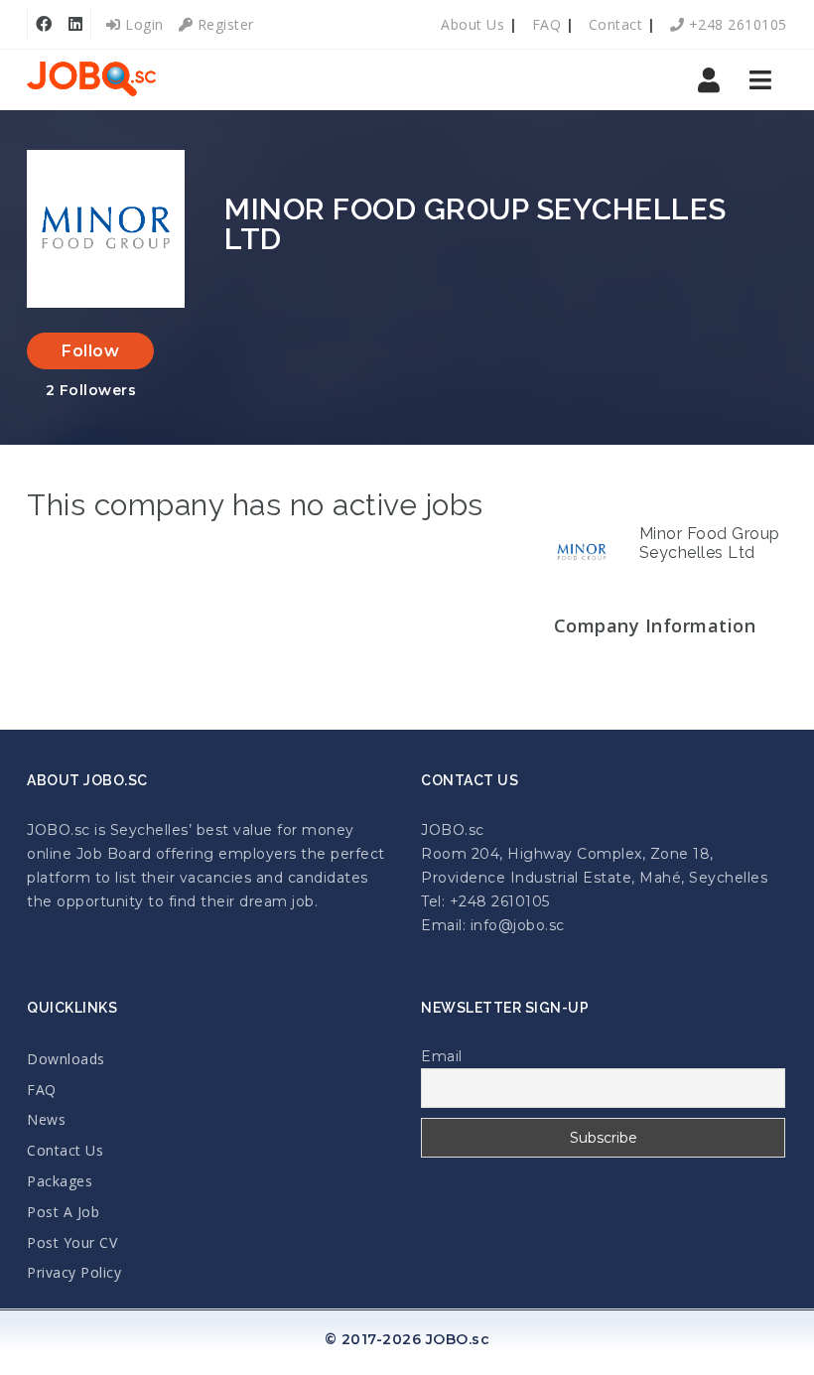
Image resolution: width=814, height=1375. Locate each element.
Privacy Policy (74, 1272)
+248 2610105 (735, 24)
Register (223, 24)
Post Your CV (72, 1242)
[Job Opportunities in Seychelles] (91, 79)
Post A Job (63, 1211)
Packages (59, 1180)
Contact (616, 24)
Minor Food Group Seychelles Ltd (709, 543)
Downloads (66, 1058)
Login (142, 24)
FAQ (547, 24)
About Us (472, 24)
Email (442, 1056)
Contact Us (65, 1150)
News (46, 1119)
